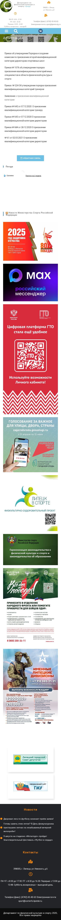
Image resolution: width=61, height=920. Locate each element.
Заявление (10, 96)
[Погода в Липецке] (22, 172)
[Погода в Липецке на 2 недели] (33, 176)
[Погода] (8, 175)
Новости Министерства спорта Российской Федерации (29, 214)
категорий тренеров (34, 89)
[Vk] (40, 31)
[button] (6, 31)
